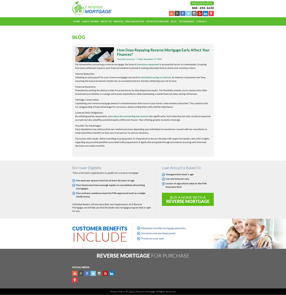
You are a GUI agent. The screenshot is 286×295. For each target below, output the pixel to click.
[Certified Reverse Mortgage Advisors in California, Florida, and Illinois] (88, 8)
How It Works (90, 21)
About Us (106, 21)
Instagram (99, 273)
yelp (105, 273)
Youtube (74, 273)
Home (76, 21)
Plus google (81, 273)
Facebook (87, 273)
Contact (201, 21)
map (74, 279)
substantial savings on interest (155, 77)
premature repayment (148, 64)
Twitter (93, 273)
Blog (174, 21)
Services (118, 21)
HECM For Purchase (157, 21)
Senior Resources (202, 3)
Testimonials (186, 21)
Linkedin (111, 273)
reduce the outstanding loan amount (130, 116)
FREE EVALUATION (134, 21)
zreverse (131, 59)
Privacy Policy (117, 291)
